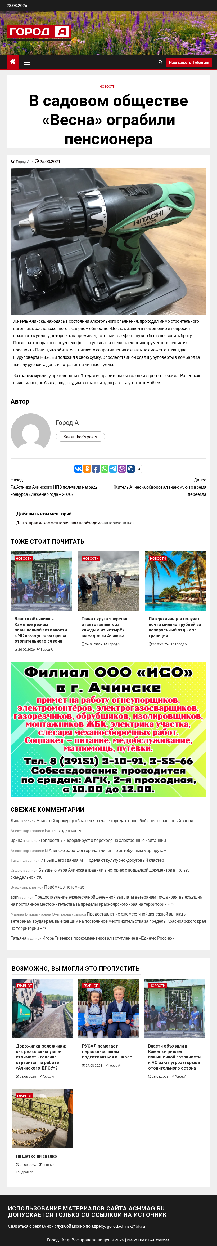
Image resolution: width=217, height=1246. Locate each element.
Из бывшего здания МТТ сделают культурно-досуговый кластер (102, 860)
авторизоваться (119, 522)
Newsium (135, 1239)
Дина (16, 820)
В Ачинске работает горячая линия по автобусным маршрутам (105, 850)
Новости (107, 87)
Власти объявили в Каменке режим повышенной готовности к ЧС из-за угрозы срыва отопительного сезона (41, 629)
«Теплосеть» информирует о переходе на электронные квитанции (102, 840)
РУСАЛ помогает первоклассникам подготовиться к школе (107, 1052)
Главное (24, 986)
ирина (16, 840)
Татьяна (18, 937)
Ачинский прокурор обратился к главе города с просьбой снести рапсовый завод (115, 820)
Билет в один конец (63, 830)
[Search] (160, 62)
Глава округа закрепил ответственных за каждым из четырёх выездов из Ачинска (105, 627)
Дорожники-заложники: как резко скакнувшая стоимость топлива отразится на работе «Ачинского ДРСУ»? (41, 1057)
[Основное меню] (26, 62)
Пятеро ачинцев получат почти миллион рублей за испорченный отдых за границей (175, 627)
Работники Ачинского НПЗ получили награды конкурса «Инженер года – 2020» (55, 487)
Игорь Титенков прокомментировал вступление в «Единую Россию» (108, 937)
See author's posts (80, 436)
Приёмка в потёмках (64, 886)
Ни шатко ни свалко (36, 1156)
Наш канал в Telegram (189, 62)
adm (15, 896)
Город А (23, 161)
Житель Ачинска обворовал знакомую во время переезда (160, 487)
